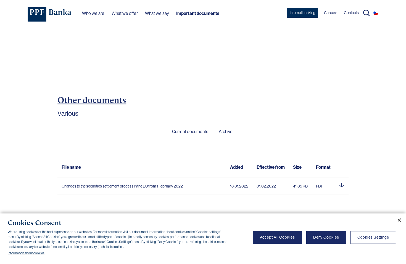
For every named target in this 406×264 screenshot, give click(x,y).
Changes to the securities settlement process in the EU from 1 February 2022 (122, 186)
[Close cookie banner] (397, 220)
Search (366, 13)
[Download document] (341, 185)
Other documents (91, 100)
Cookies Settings (373, 237)
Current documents (190, 131)
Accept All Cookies (277, 237)
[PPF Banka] (50, 14)
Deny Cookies (326, 237)
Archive (226, 131)
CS (375, 12)
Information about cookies (26, 253)
